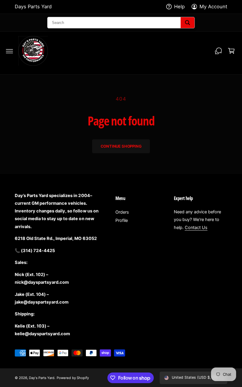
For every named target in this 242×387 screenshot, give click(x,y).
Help (179, 6)
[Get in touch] (218, 50)
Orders (122, 212)
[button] (9, 50)
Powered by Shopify (73, 378)
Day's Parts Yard (41, 378)
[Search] (187, 22)
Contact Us (196, 227)
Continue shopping (121, 146)
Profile (121, 220)
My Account (213, 6)
